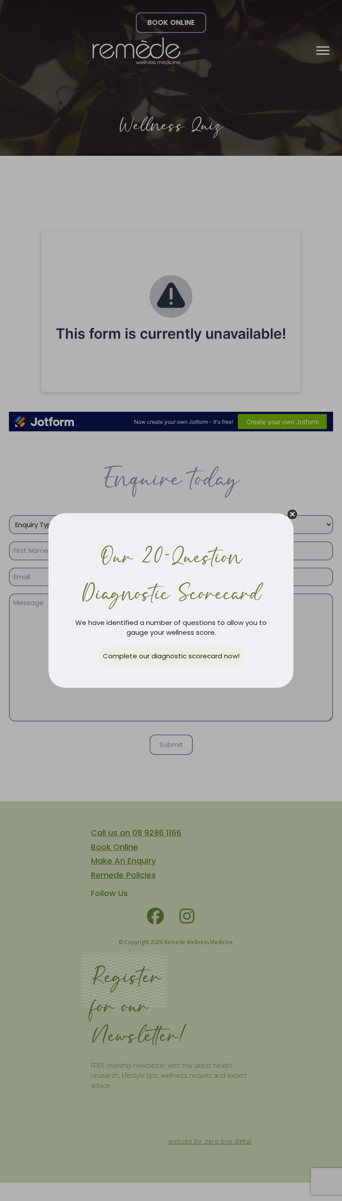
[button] (292, 514)
